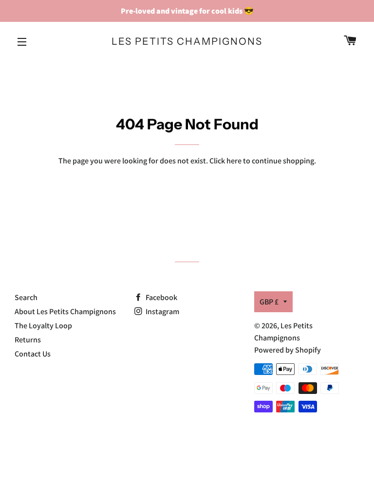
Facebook (160, 297)
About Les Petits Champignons (65, 311)
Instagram (161, 311)
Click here (225, 161)
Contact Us (33, 354)
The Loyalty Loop (43, 325)
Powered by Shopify (287, 350)
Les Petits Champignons (187, 41)
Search (26, 297)
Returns (28, 340)
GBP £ (269, 302)
